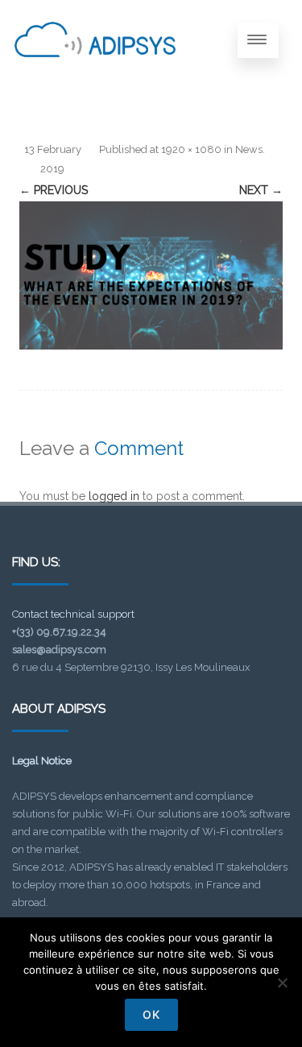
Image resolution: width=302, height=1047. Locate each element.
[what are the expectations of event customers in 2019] (151, 275)
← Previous (53, 190)
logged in (114, 496)
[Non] (282, 983)
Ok (151, 1014)
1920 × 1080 (191, 149)
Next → (261, 190)
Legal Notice (42, 761)
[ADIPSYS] (95, 74)
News (249, 149)
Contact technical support (73, 614)
